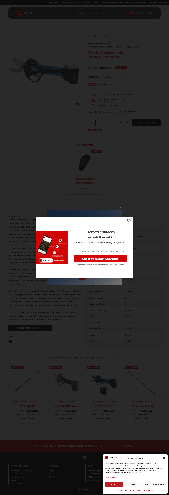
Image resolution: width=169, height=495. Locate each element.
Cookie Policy (122, 490)
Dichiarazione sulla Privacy (137, 490)
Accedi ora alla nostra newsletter (100, 259)
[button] (164, 458)
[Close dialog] (129, 220)
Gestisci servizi (111, 477)
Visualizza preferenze (154, 484)
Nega (133, 484)
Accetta (114, 484)
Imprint (150, 490)
